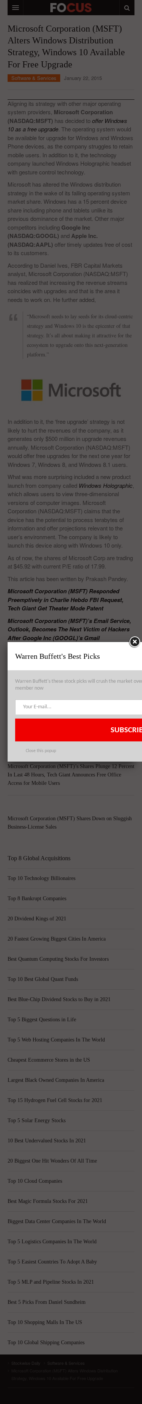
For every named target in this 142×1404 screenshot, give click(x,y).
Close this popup (41, 751)
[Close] (134, 642)
